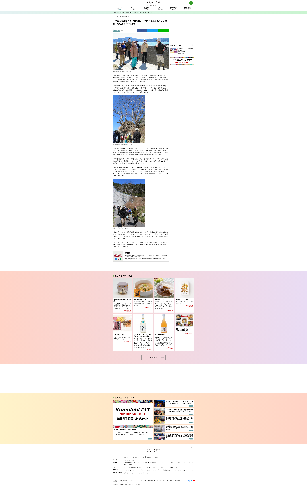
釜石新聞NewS (120, 12)
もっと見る (191, 45)
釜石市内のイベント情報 (129, 460)
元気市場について (143, 473)
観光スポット (137, 462)
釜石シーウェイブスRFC (139, 470)
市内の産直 (160, 467)
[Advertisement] (182, 31)
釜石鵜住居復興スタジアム (169, 470)
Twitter (153, 30)
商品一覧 (126, 473)
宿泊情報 (145, 462)
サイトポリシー (132, 480)
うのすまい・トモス (175, 462)
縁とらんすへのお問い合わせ (173, 480)
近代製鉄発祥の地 (128, 462)
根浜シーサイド (186, 462)
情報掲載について (152, 480)
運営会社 (125, 480)
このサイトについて (117, 480)
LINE (163, 30)
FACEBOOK (142, 30)
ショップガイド (133, 473)
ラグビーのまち (127, 470)
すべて (114, 12)
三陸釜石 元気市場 (117, 473)
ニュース (115, 457)
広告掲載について (161, 480)
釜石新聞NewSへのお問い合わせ (120, 482)
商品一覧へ (153, 357)
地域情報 (141, 12)
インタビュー (148, 12)
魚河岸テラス (165, 462)
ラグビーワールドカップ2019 (154, 470)
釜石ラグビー (116, 470)
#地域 (122, 30)
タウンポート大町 (151, 467)
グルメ (114, 467)
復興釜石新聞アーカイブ (132, 12)
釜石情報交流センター (155, 462)
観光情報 (115, 463)
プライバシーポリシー (142, 480)
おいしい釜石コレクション (171, 467)
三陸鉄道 (130, 464)
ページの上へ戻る (191, 447)
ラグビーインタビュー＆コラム (185, 470)
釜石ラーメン (142, 467)
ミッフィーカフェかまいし (130, 467)
